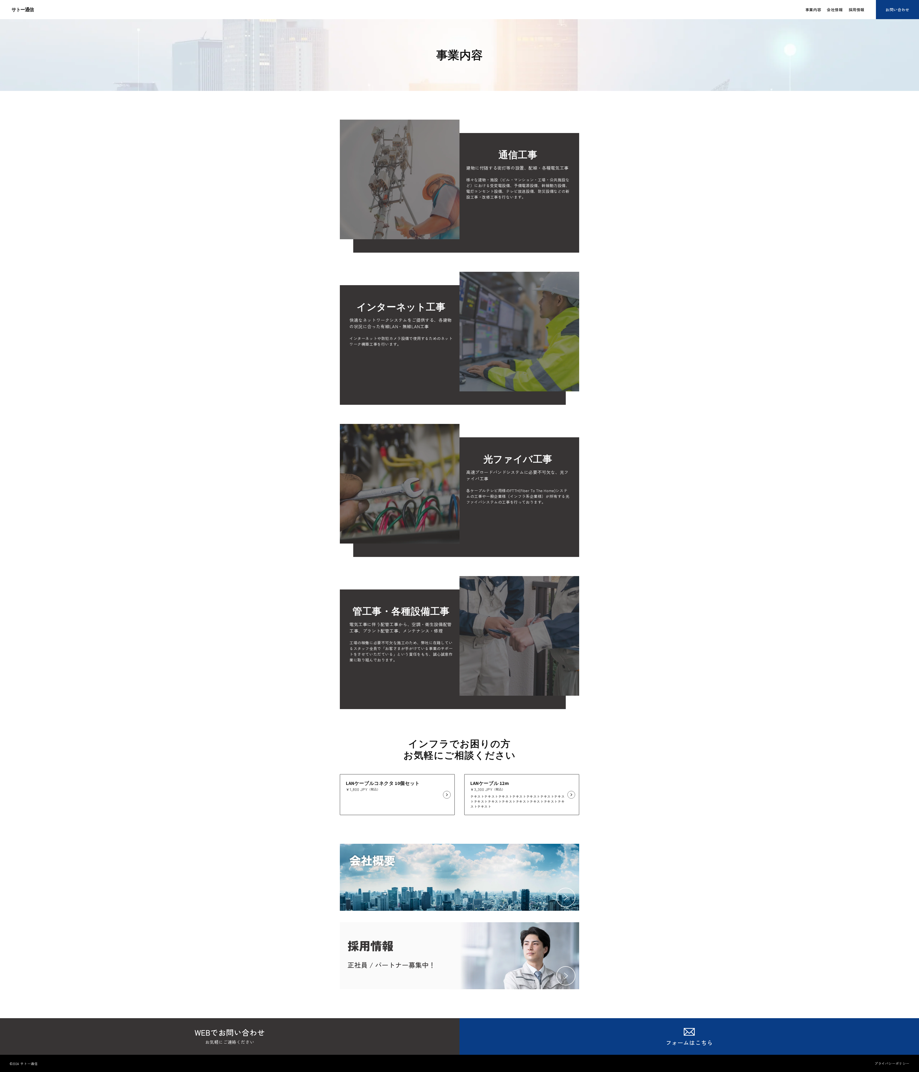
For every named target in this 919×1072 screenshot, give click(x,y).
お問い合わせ (897, 9)
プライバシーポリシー (891, 1063)
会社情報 (835, 9)
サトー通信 (22, 9)
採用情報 (856, 9)
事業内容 (813, 9)
